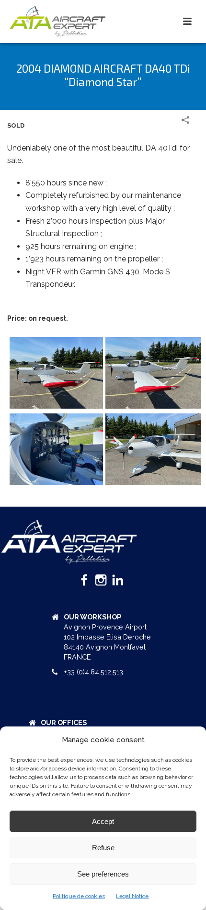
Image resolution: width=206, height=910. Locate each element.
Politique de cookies (79, 896)
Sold (15, 125)
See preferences (103, 874)
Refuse (103, 848)
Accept (103, 821)
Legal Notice (132, 896)
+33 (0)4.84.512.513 (93, 672)
